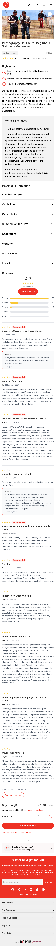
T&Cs (13, 872)
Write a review (28, 291)
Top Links (6, 933)
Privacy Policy (24, 872)
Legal (21, 895)
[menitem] (36, 5)
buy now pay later (35, 810)
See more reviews (13, 795)
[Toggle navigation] (51, 5)
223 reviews (23, 58)
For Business (8, 910)
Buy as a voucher (28, 825)
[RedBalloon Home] (6, 5)
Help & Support (9, 918)
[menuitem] (20, 5)
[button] (6, 22)
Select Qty (7, 816)
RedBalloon (7, 902)
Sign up (48, 882)
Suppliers (6, 926)
